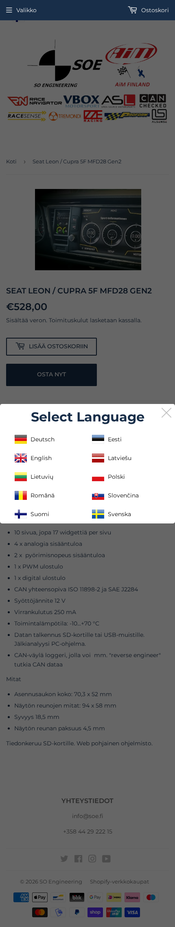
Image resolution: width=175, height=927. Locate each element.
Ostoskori (154, 10)
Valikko (26, 10)
